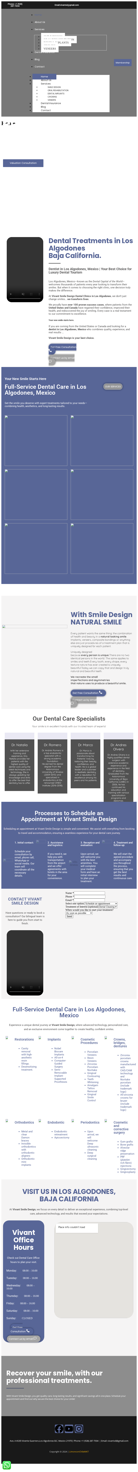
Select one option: (74, 903)
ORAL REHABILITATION (58, 90)
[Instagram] (79, 1429)
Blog (37, 59)
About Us (40, 22)
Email (69, 900)
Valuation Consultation (23, 163)
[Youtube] (69, 1429)
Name (69, 893)
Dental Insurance (45, 52)
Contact (40, 66)
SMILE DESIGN (54, 87)
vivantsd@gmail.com (118, 1440)
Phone (69, 896)
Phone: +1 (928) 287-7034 (15, 5)
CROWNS (52, 96)
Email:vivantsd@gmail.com (67, 5)
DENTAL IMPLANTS (56, 93)
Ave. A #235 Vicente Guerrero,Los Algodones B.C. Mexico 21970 (41, 1440)
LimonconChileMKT (79, 1451)
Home (38, 15)
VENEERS (52, 100)
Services (39, 29)
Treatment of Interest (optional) (81, 906)
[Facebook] (59, 1429)
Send (69, 916)
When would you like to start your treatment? (89, 909)
